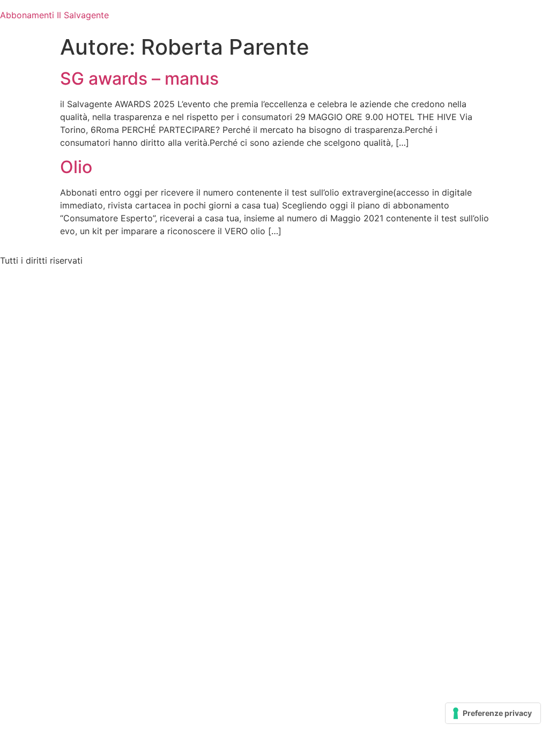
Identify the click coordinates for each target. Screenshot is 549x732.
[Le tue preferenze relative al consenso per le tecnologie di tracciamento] (493, 713)
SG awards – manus (139, 78)
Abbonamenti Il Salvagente (54, 15)
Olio (76, 166)
